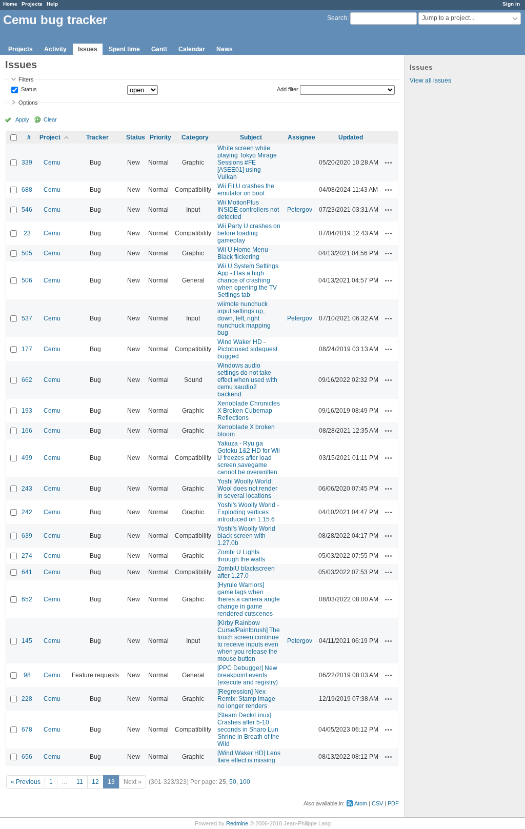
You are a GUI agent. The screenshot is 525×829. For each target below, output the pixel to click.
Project (49, 137)
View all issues (430, 80)
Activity (55, 49)
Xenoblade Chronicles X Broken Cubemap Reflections (248, 410)
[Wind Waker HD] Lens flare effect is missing (248, 757)
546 (27, 209)
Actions (389, 162)
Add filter (287, 89)
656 (27, 756)
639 (27, 535)
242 (27, 512)
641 (27, 572)
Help (52, 4)
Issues (87, 49)
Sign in (511, 4)
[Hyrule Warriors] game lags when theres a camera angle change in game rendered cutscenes (248, 599)
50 (232, 781)
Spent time (124, 49)
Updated (350, 137)
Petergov (299, 209)
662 (27, 379)
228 (27, 698)
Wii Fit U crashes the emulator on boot (245, 190)
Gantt (159, 49)
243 (27, 488)
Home (10, 4)
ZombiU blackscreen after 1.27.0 (246, 572)
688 (27, 189)
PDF (393, 803)
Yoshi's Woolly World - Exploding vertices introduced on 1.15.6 (248, 512)
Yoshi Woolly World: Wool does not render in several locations (247, 488)
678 (27, 729)
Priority (160, 137)
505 (27, 253)
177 (27, 349)
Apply (22, 119)
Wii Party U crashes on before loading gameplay (248, 233)
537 (27, 318)
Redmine (237, 823)
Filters (26, 79)
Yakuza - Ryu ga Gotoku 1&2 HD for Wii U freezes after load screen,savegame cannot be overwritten (248, 458)
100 (244, 781)
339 (27, 162)
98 (27, 675)
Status (28, 90)
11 (79, 781)
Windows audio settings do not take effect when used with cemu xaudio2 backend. (247, 380)
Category (195, 137)
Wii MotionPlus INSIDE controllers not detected (248, 209)
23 (27, 233)
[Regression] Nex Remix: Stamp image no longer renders (246, 699)
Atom (360, 803)
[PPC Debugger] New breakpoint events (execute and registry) (247, 675)
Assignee (301, 137)
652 (27, 599)
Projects (32, 4)
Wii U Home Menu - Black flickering (244, 253)
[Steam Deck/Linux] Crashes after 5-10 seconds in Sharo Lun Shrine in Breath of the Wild (248, 729)
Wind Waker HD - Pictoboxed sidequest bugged (247, 349)
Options (28, 102)
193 (27, 410)
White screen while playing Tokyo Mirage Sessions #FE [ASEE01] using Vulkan (247, 162)
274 (27, 555)
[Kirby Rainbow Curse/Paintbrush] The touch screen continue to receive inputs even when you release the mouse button (248, 640)
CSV (377, 803)
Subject (251, 137)
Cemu (52, 162)
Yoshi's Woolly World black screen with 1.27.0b (246, 536)
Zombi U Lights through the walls (241, 556)
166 (27, 430)
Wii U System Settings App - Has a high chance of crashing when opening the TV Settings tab (247, 280)
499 (27, 457)
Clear (50, 119)
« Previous (26, 781)
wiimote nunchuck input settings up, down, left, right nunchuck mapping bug (244, 318)
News (224, 49)
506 (27, 280)
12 (95, 781)
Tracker (97, 137)
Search (337, 18)
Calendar (191, 49)
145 (27, 640)
